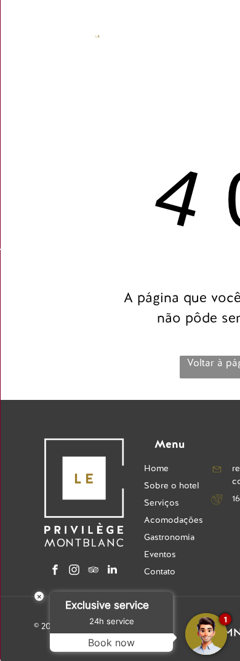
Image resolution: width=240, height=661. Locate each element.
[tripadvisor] (94, 571)
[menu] (18, 25)
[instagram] (74, 571)
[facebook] (55, 571)
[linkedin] (113, 571)
